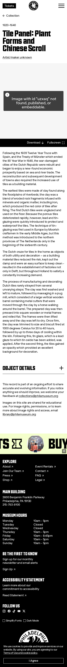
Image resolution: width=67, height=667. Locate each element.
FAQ (38, 475)
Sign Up (8, 569)
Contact (40, 471)
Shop (6, 480)
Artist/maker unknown (17, 57)
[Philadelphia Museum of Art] (33, 5)
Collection (12, 15)
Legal (38, 480)
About (6, 466)
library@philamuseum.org (19, 414)
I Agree (33, 660)
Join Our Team (12, 471)
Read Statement (13, 595)
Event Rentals (44, 466)
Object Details (19, 368)
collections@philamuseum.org (38, 396)
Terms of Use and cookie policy (20, 653)
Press (6, 475)
